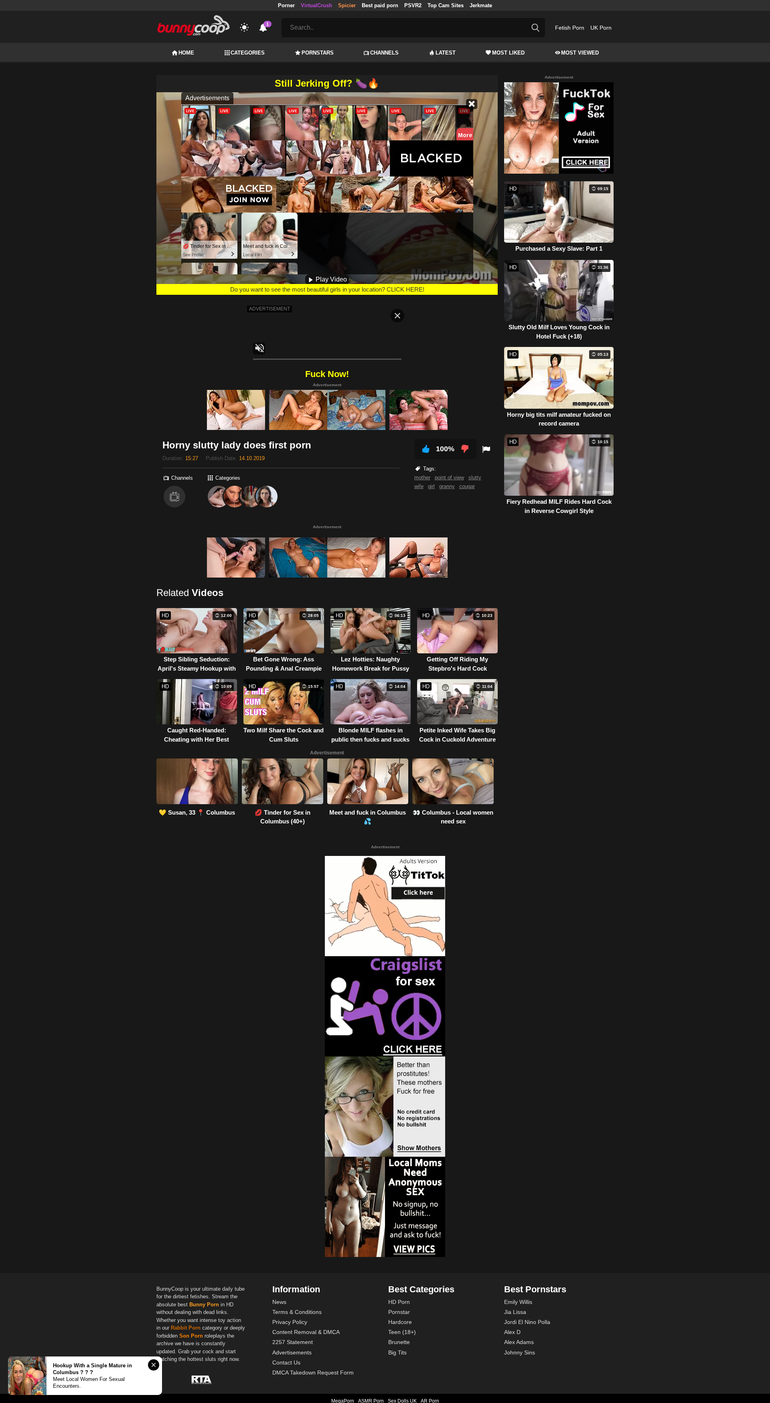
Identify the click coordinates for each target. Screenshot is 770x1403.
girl (431, 486)
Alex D (512, 1332)
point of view (449, 477)
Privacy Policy (289, 1322)
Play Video (330, 279)
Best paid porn (380, 5)
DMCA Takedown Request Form (313, 1372)
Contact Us (286, 1362)
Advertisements (292, 1352)
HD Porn (399, 1302)
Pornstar (399, 1312)
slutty (474, 477)
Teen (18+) (402, 1332)
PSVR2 (412, 5)
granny (447, 486)
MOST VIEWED (580, 53)
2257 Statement (292, 1342)
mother (422, 477)
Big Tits (397, 1352)
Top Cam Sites (446, 5)
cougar (467, 486)
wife (419, 486)
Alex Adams (519, 1342)
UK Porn (601, 27)
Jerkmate (481, 5)
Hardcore (400, 1322)
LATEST (446, 53)
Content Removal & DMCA (306, 1332)
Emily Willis (518, 1302)
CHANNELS (384, 53)
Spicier (347, 5)
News (279, 1302)
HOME (186, 53)
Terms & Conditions (297, 1312)
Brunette (399, 1342)
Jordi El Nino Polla (527, 1322)
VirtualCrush (316, 5)
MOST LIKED (508, 53)
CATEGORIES (248, 53)
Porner (286, 5)
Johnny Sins (519, 1352)
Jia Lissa (515, 1312)
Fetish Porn (569, 27)
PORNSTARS (318, 53)
